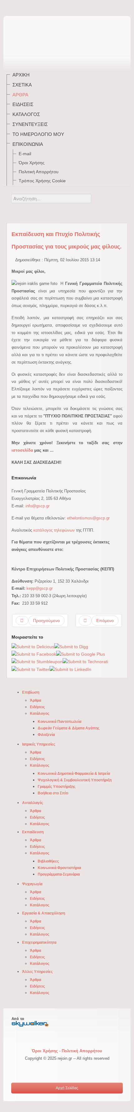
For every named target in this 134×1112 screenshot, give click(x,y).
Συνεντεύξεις (30, 124)
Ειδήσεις (22, 104)
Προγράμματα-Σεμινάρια (59, 874)
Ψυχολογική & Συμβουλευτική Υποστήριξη (75, 780)
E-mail (25, 153)
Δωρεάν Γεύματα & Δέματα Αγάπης (68, 728)
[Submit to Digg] (71, 646)
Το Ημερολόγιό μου (38, 134)
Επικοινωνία (27, 144)
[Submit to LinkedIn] (70, 669)
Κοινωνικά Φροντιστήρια (59, 868)
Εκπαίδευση (33, 832)
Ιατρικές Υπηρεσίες (38, 744)
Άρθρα (20, 94)
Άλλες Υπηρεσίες (37, 972)
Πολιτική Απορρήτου (39, 171)
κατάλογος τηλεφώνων (54, 530)
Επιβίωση (30, 692)
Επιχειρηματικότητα (39, 942)
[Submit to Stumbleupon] (37, 661)
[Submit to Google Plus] (80, 654)
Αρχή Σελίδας (67, 1088)
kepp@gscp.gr (39, 588)
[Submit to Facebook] (34, 654)
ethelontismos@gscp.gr (88, 518)
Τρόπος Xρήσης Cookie (42, 180)
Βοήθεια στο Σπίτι (53, 793)
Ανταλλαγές (32, 803)
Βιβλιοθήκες (48, 861)
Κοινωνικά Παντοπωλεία (59, 721)
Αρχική (21, 74)
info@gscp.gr (38, 506)
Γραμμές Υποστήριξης (56, 786)
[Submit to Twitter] (31, 669)
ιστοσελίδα (22, 450)
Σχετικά (22, 84)
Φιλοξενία (46, 735)
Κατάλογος (26, 114)
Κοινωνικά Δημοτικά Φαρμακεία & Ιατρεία (74, 773)
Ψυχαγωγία (32, 884)
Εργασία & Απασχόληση (43, 913)
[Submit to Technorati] (85, 661)
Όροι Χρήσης (32, 162)
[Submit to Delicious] (33, 646)
